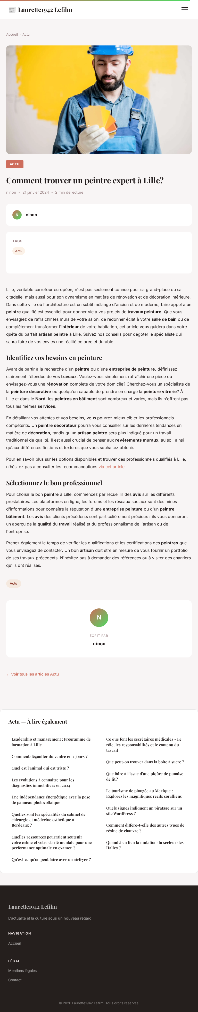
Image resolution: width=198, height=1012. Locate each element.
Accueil (12, 34)
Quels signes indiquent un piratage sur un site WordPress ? (144, 810)
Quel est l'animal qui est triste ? (40, 768)
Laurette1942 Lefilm (40, 9)
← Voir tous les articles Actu (32, 674)
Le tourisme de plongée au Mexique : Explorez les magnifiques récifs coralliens (144, 793)
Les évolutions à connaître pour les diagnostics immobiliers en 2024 (43, 782)
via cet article (111, 466)
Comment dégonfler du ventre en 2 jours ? (49, 756)
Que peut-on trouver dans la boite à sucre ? (145, 761)
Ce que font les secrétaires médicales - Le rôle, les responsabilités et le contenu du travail (144, 744)
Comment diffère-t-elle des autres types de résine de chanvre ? (145, 827)
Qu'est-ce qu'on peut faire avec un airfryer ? (51, 859)
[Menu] (184, 9)
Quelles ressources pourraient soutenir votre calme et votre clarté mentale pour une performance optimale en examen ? (52, 842)
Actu (26, 34)
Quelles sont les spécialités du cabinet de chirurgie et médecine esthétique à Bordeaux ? (49, 820)
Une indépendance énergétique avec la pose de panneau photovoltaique (51, 799)
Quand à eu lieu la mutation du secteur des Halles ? (145, 845)
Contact (15, 980)
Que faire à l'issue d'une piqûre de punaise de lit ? (144, 776)
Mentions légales (22, 970)
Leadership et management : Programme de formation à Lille (51, 741)
